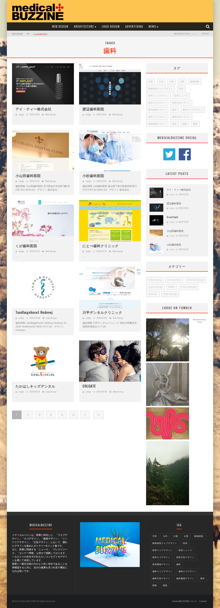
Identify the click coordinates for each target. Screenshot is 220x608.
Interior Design (195, 279)
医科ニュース (181, 95)
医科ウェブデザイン (158, 95)
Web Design (60, 26)
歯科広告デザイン (181, 116)
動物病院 (194, 81)
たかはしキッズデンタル (35, 386)
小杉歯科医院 (39, 34)
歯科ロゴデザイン (157, 116)
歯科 (174, 109)
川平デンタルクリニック (102, 312)
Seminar (152, 293)
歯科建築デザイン (157, 123)
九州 (161, 81)
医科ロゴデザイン (157, 102)
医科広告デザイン (181, 102)
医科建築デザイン (157, 109)
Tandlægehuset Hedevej (34, 312)
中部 (150, 81)
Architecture (84, 26)
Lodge (21, 114)
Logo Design (111, 26)
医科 (181, 88)
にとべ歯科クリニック (100, 245)
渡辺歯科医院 (93, 108)
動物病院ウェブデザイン (160, 88)
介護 (171, 81)
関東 (185, 123)
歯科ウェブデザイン (193, 109)
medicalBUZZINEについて (185, 33)
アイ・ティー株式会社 (33, 108)
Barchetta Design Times (199, 320)
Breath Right (172, 217)
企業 (182, 81)
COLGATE (89, 386)
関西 (195, 123)
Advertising (134, 26)
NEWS (152, 26)
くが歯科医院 (26, 245)
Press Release (188, 286)
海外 (174, 123)
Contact (206, 33)
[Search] (208, 26)
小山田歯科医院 (28, 175)
